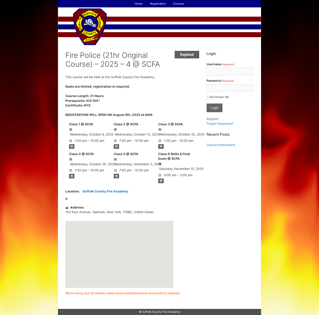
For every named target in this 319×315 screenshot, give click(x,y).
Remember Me (219, 97)
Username (220, 64)
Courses (178, 3)
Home (139, 3)
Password (220, 80)
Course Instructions (221, 145)
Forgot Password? (220, 124)
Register (213, 119)
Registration (158, 3)
